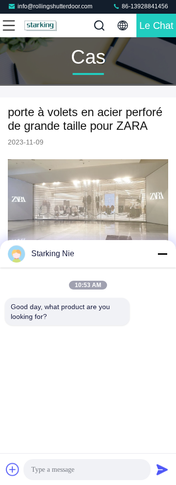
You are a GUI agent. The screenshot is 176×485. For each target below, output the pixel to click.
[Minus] (162, 254)
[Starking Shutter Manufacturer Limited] (41, 25)
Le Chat (156, 25)
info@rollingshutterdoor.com (55, 6)
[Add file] (13, 469)
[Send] (162, 469)
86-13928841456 (144, 6)
